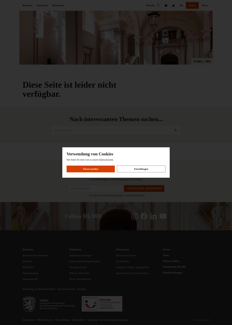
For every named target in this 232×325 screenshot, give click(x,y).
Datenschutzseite (106, 160)
